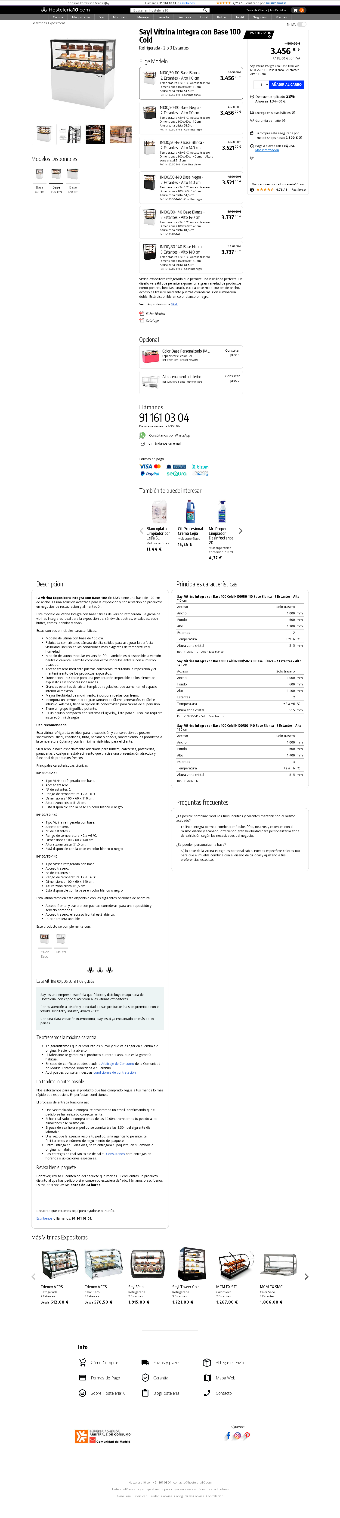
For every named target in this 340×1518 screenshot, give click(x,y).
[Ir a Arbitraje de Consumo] (104, 1444)
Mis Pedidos (278, 10)
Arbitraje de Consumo (117, 1063)
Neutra (61, 952)
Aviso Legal (124, 1496)
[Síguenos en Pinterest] (246, 1439)
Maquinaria (81, 17)
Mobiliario (121, 17)
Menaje (143, 17)
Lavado (163, 17)
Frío (102, 17)
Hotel (204, 17)
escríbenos (187, 3)
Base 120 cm (72, 189)
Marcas (281, 17)
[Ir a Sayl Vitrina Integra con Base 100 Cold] (56, 183)
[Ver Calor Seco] (45, 947)
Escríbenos (44, 1218)
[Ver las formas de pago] (174, 475)
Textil (240, 17)
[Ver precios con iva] (301, 24)
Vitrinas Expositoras (50, 23)
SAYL (174, 304)
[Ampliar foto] (83, 120)
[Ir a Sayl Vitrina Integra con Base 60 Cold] (39, 183)
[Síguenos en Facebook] (228, 1439)
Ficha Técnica (155, 313)
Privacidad (140, 1496)
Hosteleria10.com (140, 1482)
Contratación (214, 1496)
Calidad (154, 1496)
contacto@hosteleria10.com (192, 1482)
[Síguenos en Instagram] (237, 1439)
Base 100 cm (56, 189)
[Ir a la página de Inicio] (65, 11)
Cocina (58, 17)
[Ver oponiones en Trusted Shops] (276, 3)
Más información (267, 150)
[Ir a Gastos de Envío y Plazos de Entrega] (269, 37)
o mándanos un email (164, 443)
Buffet (222, 17)
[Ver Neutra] (61, 947)
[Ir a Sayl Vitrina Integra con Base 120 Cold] (73, 183)
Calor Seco (45, 954)
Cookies (166, 1496)
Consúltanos (115, 1154)
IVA (291, 24)
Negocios (260, 17)
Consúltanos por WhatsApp (169, 435)
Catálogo (152, 320)
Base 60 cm (39, 189)
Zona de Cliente (256, 10)
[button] (241, 532)
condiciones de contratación (114, 1072)
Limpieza (184, 17)
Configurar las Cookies (189, 1496)
